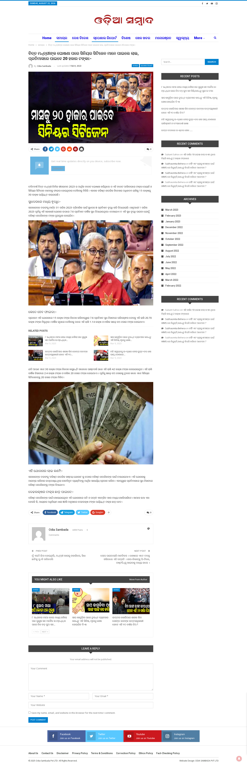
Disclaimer (63, 753)
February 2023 (173, 215)
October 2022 (172, 239)
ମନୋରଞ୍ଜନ (163, 38)
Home (47, 38)
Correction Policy (125, 753)
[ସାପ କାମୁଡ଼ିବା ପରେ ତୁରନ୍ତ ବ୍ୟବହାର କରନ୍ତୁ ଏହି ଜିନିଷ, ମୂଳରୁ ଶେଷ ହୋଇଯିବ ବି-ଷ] (101, 341)
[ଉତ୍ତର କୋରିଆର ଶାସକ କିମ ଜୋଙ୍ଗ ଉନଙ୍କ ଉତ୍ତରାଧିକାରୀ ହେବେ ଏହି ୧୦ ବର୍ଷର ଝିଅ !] (35, 355)
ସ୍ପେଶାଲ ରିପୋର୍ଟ (105, 38)
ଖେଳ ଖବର (142, 38)
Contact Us (47, 753)
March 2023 (171, 209)
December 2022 (174, 227)
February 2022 (173, 285)
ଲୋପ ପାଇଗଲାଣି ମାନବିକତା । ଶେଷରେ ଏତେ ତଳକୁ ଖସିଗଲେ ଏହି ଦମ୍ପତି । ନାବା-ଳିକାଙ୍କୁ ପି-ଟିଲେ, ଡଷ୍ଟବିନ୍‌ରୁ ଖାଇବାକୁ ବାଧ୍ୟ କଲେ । (125, 559)
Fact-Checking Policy (168, 753)
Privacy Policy (80, 753)
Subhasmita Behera (175, 163)
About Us (33, 753)
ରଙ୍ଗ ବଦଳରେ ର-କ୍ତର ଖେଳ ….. (177, 130)
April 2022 (170, 274)
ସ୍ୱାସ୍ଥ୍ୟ (182, 38)
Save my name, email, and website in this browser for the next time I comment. (73, 712)
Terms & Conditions (102, 753)
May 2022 (170, 268)
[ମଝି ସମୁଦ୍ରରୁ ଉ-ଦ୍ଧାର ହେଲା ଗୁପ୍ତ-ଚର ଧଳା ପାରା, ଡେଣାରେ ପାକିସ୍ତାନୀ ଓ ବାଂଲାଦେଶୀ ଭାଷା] (101, 355)
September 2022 (174, 245)
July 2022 (170, 256)
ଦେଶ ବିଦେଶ (80, 38)
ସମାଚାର (61, 38)
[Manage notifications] (239, 758)
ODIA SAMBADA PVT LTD (207, 760)
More (198, 38)
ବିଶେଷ (126, 38)
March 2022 (171, 280)
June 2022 (171, 262)
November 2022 (174, 233)
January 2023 (172, 221)
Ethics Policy (146, 753)
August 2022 (172, 250)
